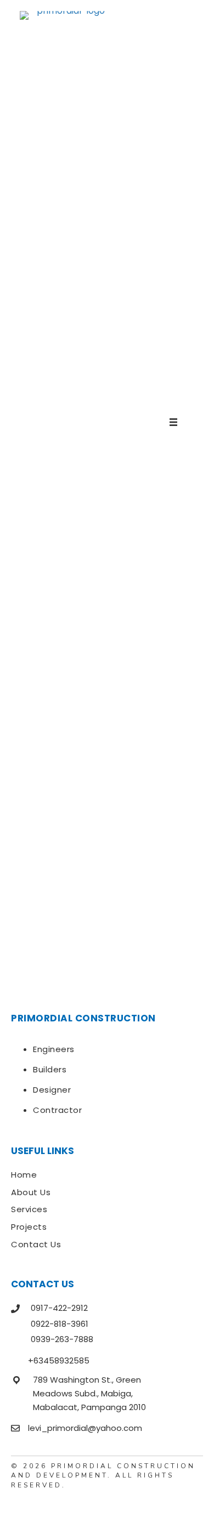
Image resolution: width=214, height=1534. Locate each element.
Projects (29, 1226)
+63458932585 (58, 1360)
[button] (19, 1509)
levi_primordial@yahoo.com (85, 1428)
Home (24, 1174)
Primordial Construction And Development (103, 1471)
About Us (30, 1192)
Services (29, 1209)
